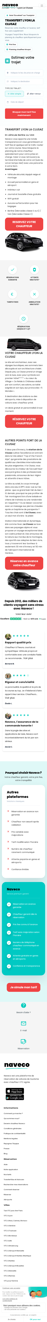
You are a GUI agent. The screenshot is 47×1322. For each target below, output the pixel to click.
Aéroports (8, 1199)
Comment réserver (11, 1189)
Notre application (11, 1169)
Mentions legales (11, 1138)
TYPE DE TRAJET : (13, 88)
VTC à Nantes (9, 1261)
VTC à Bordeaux (10, 1236)
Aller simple (15, 94)
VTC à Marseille (10, 1271)
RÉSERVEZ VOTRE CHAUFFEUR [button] (24, 421)
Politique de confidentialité (14, 1133)
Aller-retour (35, 94)
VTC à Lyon (8, 1215)
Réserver (7, 1194)
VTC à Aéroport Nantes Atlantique (17, 1256)
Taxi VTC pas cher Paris (13, 1210)
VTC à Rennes (9, 1276)
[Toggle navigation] (42, 6)
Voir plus (28, 658)
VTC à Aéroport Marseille (14, 1251)
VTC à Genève (9, 1225)
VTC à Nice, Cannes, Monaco (15, 1220)
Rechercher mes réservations (16, 1184)
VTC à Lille (8, 1241)
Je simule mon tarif (23, 987)
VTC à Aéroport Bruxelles (14, 1266)
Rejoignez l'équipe (11, 1143)
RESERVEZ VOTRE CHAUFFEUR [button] (24, 224)
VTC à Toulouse (10, 1230)
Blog (5, 1153)
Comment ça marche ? (13, 1113)
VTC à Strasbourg (11, 1246)
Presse (6, 1148)
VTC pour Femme (11, 1281)
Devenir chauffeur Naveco (14, 1123)
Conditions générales (12, 1128)
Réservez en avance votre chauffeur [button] (24, 563)
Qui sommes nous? (12, 1118)
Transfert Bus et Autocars (14, 1179)
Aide (6, 1164)
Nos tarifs (7, 1174)
